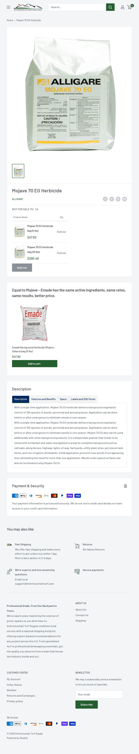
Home (10, 20)
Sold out (22, 267)
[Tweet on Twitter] (118, 198)
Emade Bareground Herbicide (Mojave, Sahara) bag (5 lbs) (33, 349)
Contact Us (81, 615)
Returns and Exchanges (21, 695)
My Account (14, 679)
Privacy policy (15, 701)
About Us (80, 609)
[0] (129, 7)
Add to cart (34, 363)
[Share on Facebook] (105, 198)
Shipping (80, 620)
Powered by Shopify (17, 738)
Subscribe (87, 704)
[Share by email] (124, 198)
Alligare (17, 199)
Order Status (14, 684)
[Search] (110, 7)
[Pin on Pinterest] (111, 198)
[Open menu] (8, 7)
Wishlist (11, 690)
